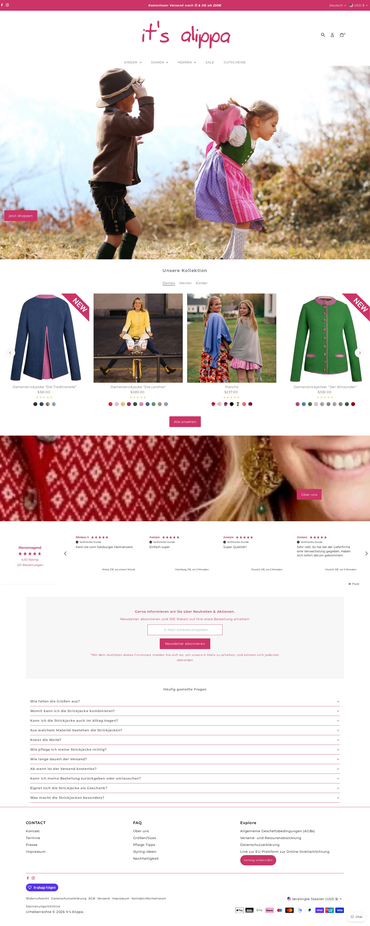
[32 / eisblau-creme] (166, 404)
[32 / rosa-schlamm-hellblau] (316, 404)
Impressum (36, 852)
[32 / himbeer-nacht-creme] (297, 404)
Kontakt (33, 831)
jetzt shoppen (21, 216)
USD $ (359, 5)
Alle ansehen (185, 422)
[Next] (359, 353)
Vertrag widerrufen (258, 860)
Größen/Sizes (144, 838)
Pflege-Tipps (144, 845)
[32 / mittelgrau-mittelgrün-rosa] (328, 404)
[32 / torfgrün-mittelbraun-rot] (347, 404)
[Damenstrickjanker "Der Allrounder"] (325, 338)
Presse (31, 845)
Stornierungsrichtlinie (43, 906)
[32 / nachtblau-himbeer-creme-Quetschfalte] (41, 404)
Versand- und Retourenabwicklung (270, 838)
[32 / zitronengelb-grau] (123, 404)
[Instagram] (7, 5)
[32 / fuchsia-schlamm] (129, 404)
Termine (33, 838)
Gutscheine (235, 62)
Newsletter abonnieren (185, 644)
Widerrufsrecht (37, 898)
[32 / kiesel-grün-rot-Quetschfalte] (48, 404)
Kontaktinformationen (149, 898)
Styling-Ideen (145, 852)
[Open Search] (323, 35)
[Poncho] (231, 338)
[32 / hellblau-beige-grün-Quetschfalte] (54, 404)
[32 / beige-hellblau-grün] (335, 404)
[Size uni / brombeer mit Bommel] (226, 404)
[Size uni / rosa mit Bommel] (219, 404)
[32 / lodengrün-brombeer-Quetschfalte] (35, 404)
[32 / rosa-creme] (141, 404)
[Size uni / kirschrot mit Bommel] (213, 404)
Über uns (309, 494)
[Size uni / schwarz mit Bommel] (232, 404)
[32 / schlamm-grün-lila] (341, 404)
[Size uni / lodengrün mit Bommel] (238, 404)
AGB (91, 898)
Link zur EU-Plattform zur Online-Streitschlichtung (285, 852)
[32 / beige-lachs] (160, 404)
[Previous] (10, 353)
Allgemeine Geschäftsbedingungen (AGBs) (277, 831)
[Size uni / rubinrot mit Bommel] (250, 404)
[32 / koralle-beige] (110, 404)
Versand (103, 898)
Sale (210, 62)
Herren (185, 62)
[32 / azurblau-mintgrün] (147, 404)
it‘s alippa (74, 912)
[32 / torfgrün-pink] (135, 404)
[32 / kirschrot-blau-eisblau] (353, 404)
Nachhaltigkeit (146, 858)
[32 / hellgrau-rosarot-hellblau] (322, 404)
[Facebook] (2, 5)
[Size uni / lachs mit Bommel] (244, 404)
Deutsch (336, 5)
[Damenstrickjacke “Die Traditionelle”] (44, 338)
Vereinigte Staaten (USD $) (315, 899)
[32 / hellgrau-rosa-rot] (117, 404)
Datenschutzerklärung (259, 845)
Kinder (131, 62)
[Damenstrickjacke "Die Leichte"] (138, 338)
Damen (158, 62)
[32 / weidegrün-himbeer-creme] (310, 404)
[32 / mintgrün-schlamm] (153, 404)
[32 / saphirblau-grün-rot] (304, 404)
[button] (66, 553)
